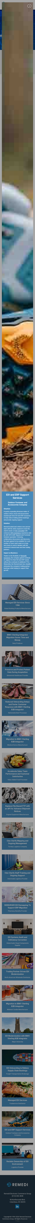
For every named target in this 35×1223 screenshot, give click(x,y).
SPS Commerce (15, 533)
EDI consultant (20, 531)
